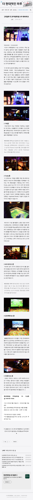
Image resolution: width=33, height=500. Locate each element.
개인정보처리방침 (24, 495)
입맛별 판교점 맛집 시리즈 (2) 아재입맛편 (11, 457)
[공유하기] (7, 442)
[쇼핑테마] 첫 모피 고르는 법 (8, 455)
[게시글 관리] (9, 442)
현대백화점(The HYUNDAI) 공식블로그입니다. (13, 478)
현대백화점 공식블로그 (10, 475)
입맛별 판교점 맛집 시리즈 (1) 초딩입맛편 (11, 459)
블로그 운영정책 (17, 495)
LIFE (12, 19)
